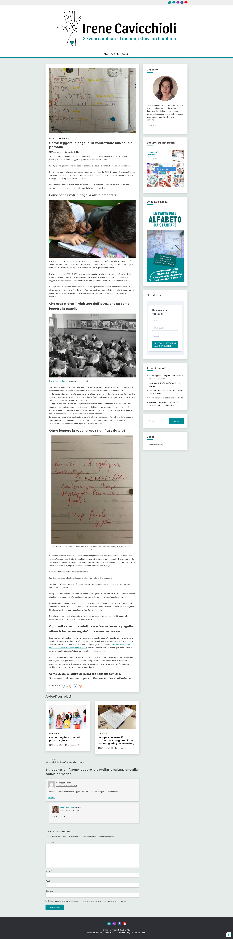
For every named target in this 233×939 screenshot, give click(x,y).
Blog (106, 54)
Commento (51, 842)
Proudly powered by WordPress (100, 932)
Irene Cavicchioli (73, 152)
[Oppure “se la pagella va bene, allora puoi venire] (178, 156)
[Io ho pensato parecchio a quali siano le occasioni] (178, 181)
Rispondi (51, 797)
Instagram (177, 2)
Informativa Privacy (155, 444)
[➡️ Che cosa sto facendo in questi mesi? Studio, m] (165, 181)
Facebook (181, 2)
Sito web (49, 891)
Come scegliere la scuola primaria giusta (65, 739)
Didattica (53, 138)
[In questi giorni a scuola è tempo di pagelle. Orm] (152, 181)
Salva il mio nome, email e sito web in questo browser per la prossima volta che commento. (87, 901)
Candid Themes (141, 932)
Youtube (185, 2)
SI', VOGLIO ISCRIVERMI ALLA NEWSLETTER (165, 344)
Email (173, 2)
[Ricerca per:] (158, 421)
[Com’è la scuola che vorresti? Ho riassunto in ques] (152, 156)
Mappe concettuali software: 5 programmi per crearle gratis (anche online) (116, 740)
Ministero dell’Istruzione (60, 381)
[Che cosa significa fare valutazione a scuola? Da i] (165, 156)
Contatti (125, 54)
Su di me (115, 54)
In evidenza (64, 138)
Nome (49, 871)
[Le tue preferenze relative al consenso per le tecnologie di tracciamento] (228, 934)
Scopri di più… (153, 125)
